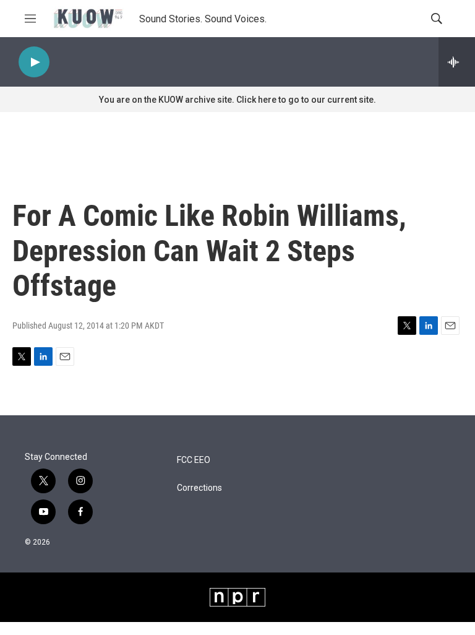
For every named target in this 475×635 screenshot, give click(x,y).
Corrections (199, 488)
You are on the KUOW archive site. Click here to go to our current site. (237, 100)
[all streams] (457, 62)
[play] (34, 62)
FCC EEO (193, 460)
